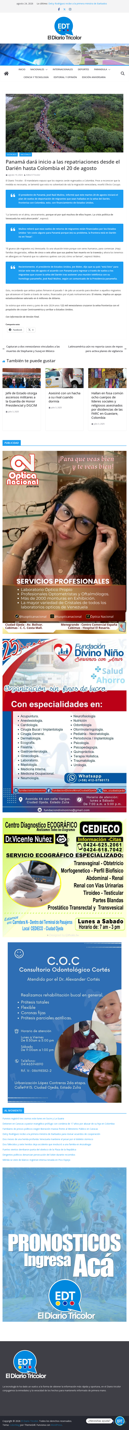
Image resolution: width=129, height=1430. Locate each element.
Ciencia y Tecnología (36, 77)
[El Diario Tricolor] (6, 73)
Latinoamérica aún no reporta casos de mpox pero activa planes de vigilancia (95, 349)
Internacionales (63, 69)
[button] (46, 69)
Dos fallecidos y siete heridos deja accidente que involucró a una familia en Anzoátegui (47, 1144)
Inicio (22, 69)
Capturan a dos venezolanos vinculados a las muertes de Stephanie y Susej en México (33, 349)
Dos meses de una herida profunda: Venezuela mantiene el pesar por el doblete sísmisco (48, 1139)
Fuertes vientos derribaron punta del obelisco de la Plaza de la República (39, 1149)
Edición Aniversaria (94, 77)
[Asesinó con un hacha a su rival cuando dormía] (64, 370)
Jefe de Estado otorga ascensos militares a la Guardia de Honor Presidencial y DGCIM (21, 399)
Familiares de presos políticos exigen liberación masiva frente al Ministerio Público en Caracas (79, 5)
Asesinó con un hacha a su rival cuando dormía (64, 397)
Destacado (12, 154)
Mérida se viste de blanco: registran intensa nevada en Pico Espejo (36, 1159)
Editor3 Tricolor (33, 175)
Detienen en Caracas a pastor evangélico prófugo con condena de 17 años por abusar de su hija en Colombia (59, 1123)
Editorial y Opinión (65, 77)
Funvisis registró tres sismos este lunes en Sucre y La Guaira (33, 1118)
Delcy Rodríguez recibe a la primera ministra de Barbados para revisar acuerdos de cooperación (51, 1134)
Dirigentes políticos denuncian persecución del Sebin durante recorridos (39, 1154)
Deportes (83, 69)
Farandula (100, 69)
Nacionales (37, 69)
